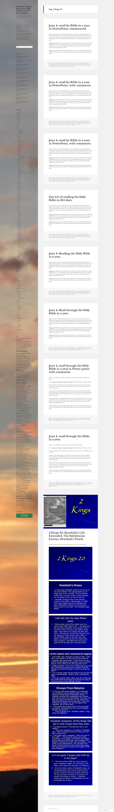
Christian (18, 256)
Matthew (19, 222)
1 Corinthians (20, 132)
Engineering (19, 318)
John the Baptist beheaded (21, 404)
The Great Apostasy (27, 463)
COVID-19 (19, 360)
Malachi (19, 219)
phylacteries (18, 425)
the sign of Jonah (20, 480)
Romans (19, 243)
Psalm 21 (18, 428)
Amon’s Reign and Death (53, 64)
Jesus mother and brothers (21, 398)
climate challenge (20, 354)
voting (18, 312)
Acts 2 (50, 34)
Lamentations (20, 213)
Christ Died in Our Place (20, 349)
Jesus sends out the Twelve (21, 400)
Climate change (21, 356)
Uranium (18, 502)
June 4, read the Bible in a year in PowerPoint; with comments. (70, 84)
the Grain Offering (19, 463)
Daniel (19, 168)
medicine (18, 413)
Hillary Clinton (21, 380)
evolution (19, 320)
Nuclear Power (19, 418)
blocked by (25, 516)
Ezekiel (19, 179)
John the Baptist (19, 402)
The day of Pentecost (61, 349)
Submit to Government (61, 484)
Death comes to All (19, 362)
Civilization (26, 353)
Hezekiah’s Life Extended (76, 64)
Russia (25, 432)
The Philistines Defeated (21, 475)
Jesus (21, 389)
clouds (28, 356)
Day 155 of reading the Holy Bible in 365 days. (67, 198)
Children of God (19, 347)
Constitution (27, 358)
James (19, 196)
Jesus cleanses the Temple (21, 394)
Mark (19, 220)
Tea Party (27, 444)
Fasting (22, 370)
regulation (28, 428)
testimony (19, 264)
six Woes (30, 436)
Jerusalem (18, 389)
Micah (19, 224)
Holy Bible (21, 383)
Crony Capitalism (20, 297)
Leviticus (19, 215)
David (27, 360)
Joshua (19, 207)
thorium (19, 117)
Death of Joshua (26, 362)
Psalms (19, 239)
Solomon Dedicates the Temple (22, 438)
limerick (17, 271)
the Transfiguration (20, 491)
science (17, 314)
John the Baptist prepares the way (23, 405)
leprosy (25, 408)
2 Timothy (20, 159)
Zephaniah (20, 254)
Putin (24, 428)
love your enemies (19, 412)
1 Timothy (20, 144)
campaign (19, 294)
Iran (28, 386)
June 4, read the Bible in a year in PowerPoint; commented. (69, 27)
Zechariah (19, 252)
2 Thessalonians (21, 157)
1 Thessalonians (21, 142)
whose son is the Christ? (20, 505)
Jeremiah (19, 198)
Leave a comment (71, 66)
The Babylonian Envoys (74, 65)
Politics (18, 282)
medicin (18, 322)
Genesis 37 (18, 267)
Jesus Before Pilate (26, 392)
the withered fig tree (20, 494)
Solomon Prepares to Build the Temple (23, 439)
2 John (19, 149)
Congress (19, 295)
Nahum (19, 226)
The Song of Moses (20, 481)
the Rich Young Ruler (20, 479)
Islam (17, 388)
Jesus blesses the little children (22, 393)
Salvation (18, 434)
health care (19, 301)
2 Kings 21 (51, 50)
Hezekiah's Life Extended (64, 419)
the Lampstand (19, 469)
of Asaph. (28, 420)
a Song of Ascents (28, 342)
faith (17, 127)
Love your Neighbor (87, 483)
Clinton (18, 273)
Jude (18, 209)
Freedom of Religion (21, 372)
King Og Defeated (28, 407)
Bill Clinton (29, 345)
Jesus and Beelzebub (27, 389)
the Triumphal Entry (21, 492)
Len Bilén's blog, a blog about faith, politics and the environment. (24, 9)
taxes (18, 310)
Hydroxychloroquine (21, 384)
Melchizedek (24, 413)
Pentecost (57, 65)
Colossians (20, 166)
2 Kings (19, 151)
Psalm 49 (21, 428)
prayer (17, 427)
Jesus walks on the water (21, 401)
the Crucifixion (19, 455)
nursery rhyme (26, 418)
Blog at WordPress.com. (53, 808)
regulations (19, 307)
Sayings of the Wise (20, 436)
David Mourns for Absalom (21, 361)
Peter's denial (24, 422)
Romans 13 (54, 382)
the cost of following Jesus (21, 454)
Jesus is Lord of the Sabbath (21, 397)
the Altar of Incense (19, 447)
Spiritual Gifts (19, 442)
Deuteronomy (20, 170)
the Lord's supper (26, 470)
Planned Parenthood (20, 288)
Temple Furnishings (20, 445)
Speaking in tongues (53, 349)
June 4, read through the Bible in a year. (69, 438)
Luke (19, 217)
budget (18, 292)
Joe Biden (18, 269)
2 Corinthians (20, 147)
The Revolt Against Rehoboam (22, 478)
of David (18, 422)
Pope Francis (29, 425)
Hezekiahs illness (73, 348)
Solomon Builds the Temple (23, 437)
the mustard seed (19, 471)
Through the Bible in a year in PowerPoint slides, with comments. (23, 31)
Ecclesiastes (20, 172)
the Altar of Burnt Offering (21, 446)
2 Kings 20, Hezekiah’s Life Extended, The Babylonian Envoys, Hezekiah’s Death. (67, 536)
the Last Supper (25, 469)
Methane (28, 413)
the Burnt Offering (19, 452)
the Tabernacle (27, 481)
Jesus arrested (19, 392)
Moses (30, 415)
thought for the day (20, 265)
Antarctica (28, 341)
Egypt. (23, 366)
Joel (18, 202)
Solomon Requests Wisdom (21, 441)
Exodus (19, 177)
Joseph (17, 406)
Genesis (19, 185)
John (18, 204)
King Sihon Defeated (20, 408)
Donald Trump (20, 275)
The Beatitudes (19, 451)
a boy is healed (19, 338)
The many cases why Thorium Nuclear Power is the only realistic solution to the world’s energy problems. (24, 34)
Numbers (19, 230)
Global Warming (20, 376)
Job (18, 200)
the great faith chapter (20, 466)
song (18, 123)
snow (17, 437)
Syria (21, 444)
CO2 (18, 121)
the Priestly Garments (20, 477)
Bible (18, 129)
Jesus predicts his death (21, 399)
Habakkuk (20, 187)
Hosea (19, 192)
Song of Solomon (21, 247)
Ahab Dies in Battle (19, 339)
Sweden (18, 444)
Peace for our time (84, 348)
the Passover (18, 474)
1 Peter (19, 138)
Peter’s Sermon (63, 65)
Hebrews (19, 190)
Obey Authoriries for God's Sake (80, 419)
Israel (21, 388)
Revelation (20, 241)
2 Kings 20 (51, 43)
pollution (18, 119)
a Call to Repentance (27, 338)
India (25, 386)
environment (18, 112)
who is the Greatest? (20, 504)
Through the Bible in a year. (23, 249)
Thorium (27, 494)
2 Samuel (19, 155)
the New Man (18, 473)
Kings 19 (60, 382)
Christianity (22, 351)
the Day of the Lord (21, 457)
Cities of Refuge (19, 353)
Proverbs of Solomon (24, 427)
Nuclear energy (29, 416)
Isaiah (19, 194)
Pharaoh (17, 423)
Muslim (18, 262)
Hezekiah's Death (78, 795)
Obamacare (24, 420)
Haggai (19, 189)
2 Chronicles (20, 145)
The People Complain (26, 474)
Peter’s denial (29, 422)
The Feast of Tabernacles (21, 459)
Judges (19, 211)
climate (18, 114)
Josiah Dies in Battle (23, 406)
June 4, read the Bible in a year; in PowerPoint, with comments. (70, 142)
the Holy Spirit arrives (53, 66)
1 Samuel (19, 140)
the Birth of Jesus (25, 451)
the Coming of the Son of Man (22, 453)
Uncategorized (19, 329)
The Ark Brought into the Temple (23, 448)
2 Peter (19, 153)
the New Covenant (19, 472)
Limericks (24, 411)
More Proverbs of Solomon (22, 415)
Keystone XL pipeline (20, 407)
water (18, 125)
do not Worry (28, 364)
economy (19, 299)
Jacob (29, 388)
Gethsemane (18, 373)
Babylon (17, 343)
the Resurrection (28, 477)
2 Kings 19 (83, 418)
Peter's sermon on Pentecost (65, 123)
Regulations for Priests (20, 429)
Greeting (27, 377)
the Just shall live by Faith (22, 467)
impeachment (20, 386)
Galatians (19, 183)
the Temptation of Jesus (24, 482)
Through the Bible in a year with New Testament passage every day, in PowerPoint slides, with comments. (23, 38)
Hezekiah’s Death (67, 64)
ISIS (30, 386)
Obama (18, 279)
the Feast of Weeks (19, 460)
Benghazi (28, 343)
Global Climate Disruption (22, 374)
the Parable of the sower (26, 473)
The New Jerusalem (27, 472)
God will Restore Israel (20, 377)
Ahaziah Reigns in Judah (21, 341)
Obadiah (19, 232)
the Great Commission (20, 464)
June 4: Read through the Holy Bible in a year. (69, 312)
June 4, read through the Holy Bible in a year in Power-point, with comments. (69, 369)
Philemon (19, 234)
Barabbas (21, 343)
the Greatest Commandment (22, 465)
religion (20, 432)
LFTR (28, 408)
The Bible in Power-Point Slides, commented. (22, 28)
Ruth (18, 245)
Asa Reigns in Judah (19, 342)
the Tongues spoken (62, 66)
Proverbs (19, 237)
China (24, 347)
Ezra (18, 181)
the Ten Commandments (21, 484)
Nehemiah (20, 228)
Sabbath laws (29, 432)
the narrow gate (26, 471)
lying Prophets (26, 412)
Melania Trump (20, 277)
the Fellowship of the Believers (85, 65)
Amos (19, 164)
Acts (18, 162)
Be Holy (25, 343)
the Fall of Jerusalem (21, 458)
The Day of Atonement (26, 455)
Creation (18, 316)
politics (17, 290)
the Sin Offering (27, 480)
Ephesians (20, 174)
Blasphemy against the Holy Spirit (22, 346)
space (18, 327)
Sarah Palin (19, 286)
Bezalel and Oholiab (20, 345)
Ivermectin (25, 388)
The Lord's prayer (19, 470)
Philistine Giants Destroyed (25, 423)
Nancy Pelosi (23, 416)
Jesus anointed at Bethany (22, 391)
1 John (19, 134)
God (26, 376)
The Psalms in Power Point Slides (22, 25)
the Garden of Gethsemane (22, 461)
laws (18, 303)
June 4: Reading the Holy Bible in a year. (69, 255)
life (17, 260)
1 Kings (19, 136)
